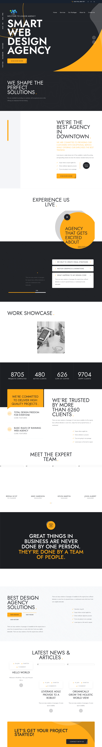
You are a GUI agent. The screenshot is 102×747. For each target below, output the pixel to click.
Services (62, 12)
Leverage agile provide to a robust (51, 695)
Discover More (84, 247)
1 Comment (22, 667)
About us (82, 12)
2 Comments (51, 686)
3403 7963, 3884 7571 (79, 1)
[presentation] (94, 37)
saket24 (26, 663)
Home (55, 12)
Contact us (91, 12)
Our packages (72, 12)
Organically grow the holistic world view (81, 695)
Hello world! (21, 672)
